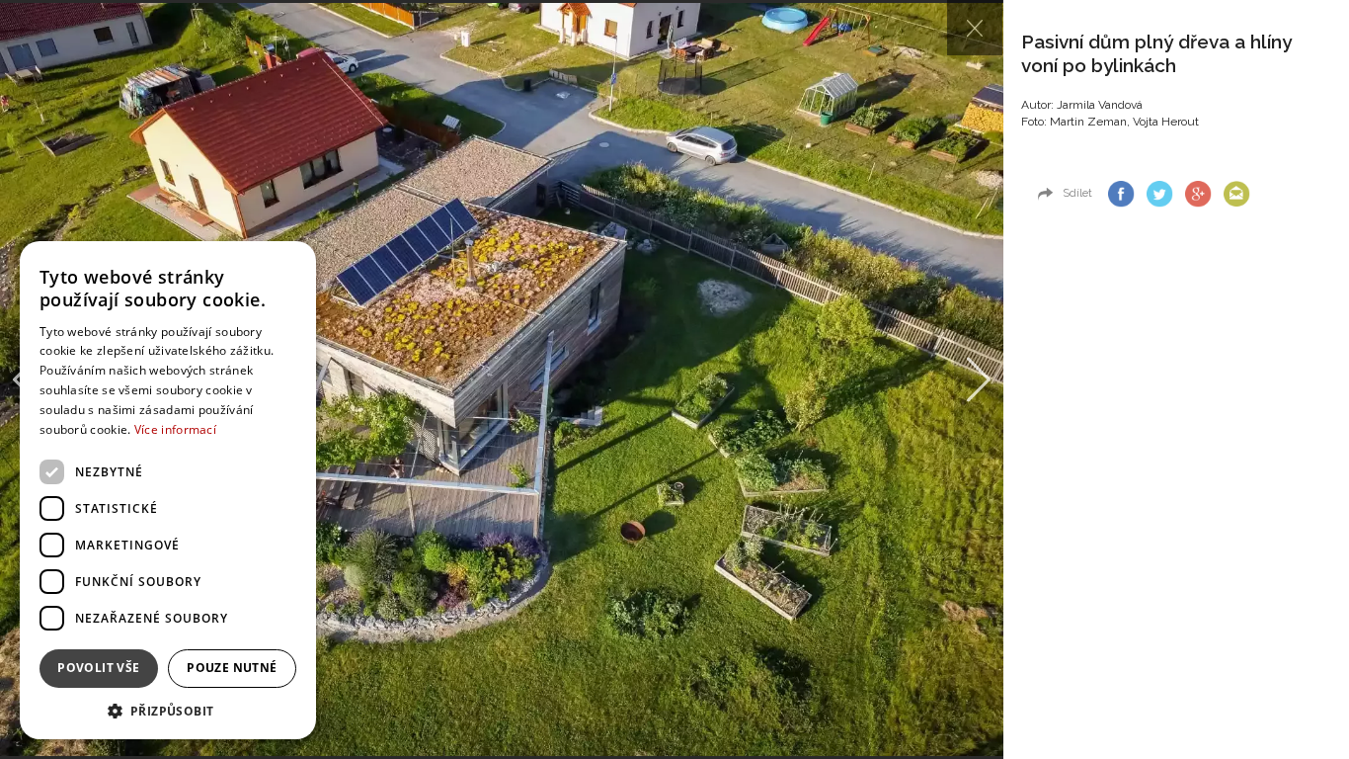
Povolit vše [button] (98, 667)
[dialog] (168, 490)
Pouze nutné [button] (232, 667)
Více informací (175, 429)
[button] (168, 710)
